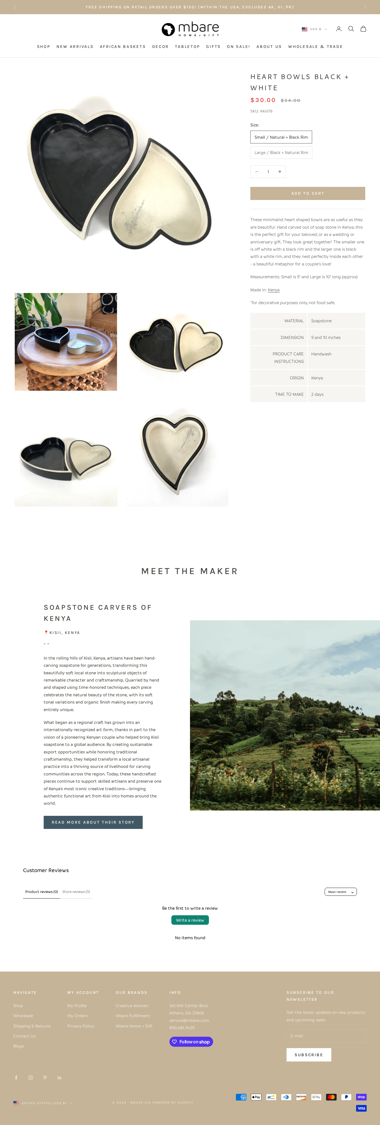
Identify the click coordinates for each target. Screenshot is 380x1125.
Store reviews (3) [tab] (76, 891)
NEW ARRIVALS (74, 46)
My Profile (77, 1005)
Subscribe (309, 1054)
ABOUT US (269, 46)
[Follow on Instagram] (30, 1077)
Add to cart (308, 193)
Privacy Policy (80, 1026)
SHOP (43, 46)
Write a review (190, 920)
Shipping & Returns (32, 1026)
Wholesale (23, 1015)
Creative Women (132, 1005)
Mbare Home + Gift (134, 1026)
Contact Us (24, 1036)
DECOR (160, 46)
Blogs (18, 1046)
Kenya (274, 289)
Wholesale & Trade (315, 46)
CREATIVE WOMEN (230, 7)
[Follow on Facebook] (16, 1077)
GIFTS (213, 46)
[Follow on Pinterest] (45, 1077)
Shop (18, 1005)
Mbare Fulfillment (133, 1015)
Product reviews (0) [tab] (41, 891)
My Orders (77, 1015)
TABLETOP (187, 46)
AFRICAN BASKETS (123, 46)
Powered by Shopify (172, 1102)
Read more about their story (93, 822)
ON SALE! (238, 46)
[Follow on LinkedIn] (59, 1077)
